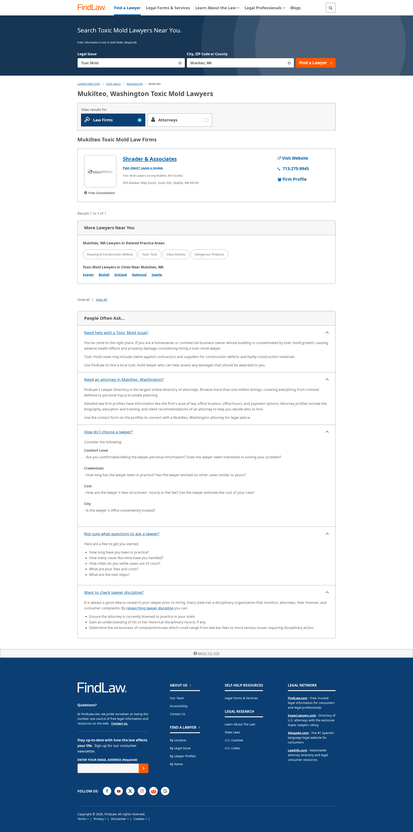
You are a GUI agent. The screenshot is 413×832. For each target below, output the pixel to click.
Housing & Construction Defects (110, 254)
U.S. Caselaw (234, 740)
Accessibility (179, 706)
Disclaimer (119, 819)
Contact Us (177, 714)
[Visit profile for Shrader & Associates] (100, 171)
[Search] (331, 7)
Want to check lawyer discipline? (113, 592)
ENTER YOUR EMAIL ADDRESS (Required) (107, 760)
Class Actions (175, 254)
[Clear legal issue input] (180, 63)
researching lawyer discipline (149, 608)
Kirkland (120, 275)
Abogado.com (298, 733)
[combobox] (131, 63)
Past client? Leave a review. (143, 168)
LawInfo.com (297, 750)
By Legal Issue (180, 748)
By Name (176, 764)
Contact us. (119, 723)
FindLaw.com (297, 698)
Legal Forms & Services (241, 698)
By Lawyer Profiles (183, 756)
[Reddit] (153, 791)
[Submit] (143, 768)
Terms (82, 819)
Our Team (177, 698)
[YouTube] (118, 791)
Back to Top (209, 653)
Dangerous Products (209, 254)
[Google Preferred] (165, 791)
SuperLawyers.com (302, 715)
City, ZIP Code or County (207, 54)
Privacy (99, 819)
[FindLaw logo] (93, 8)
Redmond (139, 275)
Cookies (139, 819)
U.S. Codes (232, 748)
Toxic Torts (149, 254)
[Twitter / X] (130, 791)
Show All (83, 300)
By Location (178, 740)
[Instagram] (142, 791)
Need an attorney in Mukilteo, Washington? (124, 379)
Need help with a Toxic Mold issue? (116, 332)
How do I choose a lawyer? (108, 431)
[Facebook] (107, 791)
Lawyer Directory (88, 84)
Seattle (157, 275)
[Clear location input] (289, 63)
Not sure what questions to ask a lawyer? (121, 533)
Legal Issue (87, 54)
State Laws (232, 732)
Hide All (101, 300)
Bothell (104, 275)
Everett (88, 275)
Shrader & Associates (150, 158)
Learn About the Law (240, 724)
